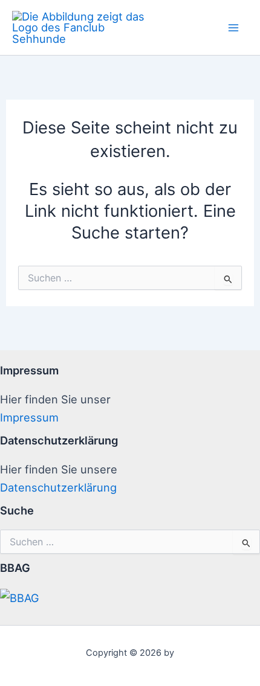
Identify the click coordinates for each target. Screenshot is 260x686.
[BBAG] (19, 596)
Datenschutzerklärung (58, 487)
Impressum (29, 417)
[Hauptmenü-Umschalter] (233, 27)
